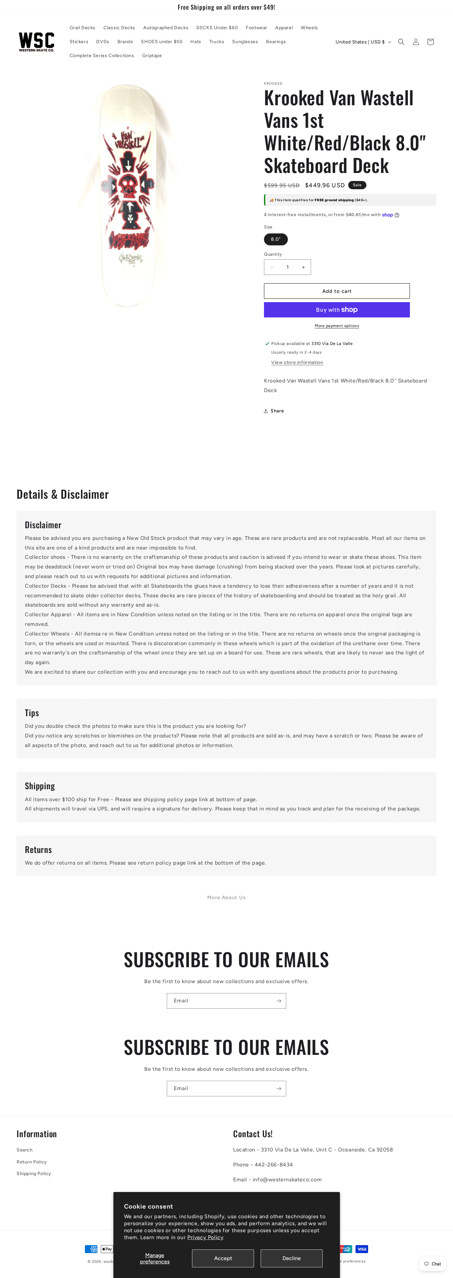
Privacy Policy (205, 1237)
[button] (401, 42)
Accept (223, 1258)
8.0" (276, 239)
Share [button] (277, 411)
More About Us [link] (226, 897)
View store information (297, 362)
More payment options (337, 325)
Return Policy (32, 1162)
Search (25, 1150)
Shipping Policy (34, 1173)
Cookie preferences (347, 1261)
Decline (292, 1258)
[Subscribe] (278, 1001)
